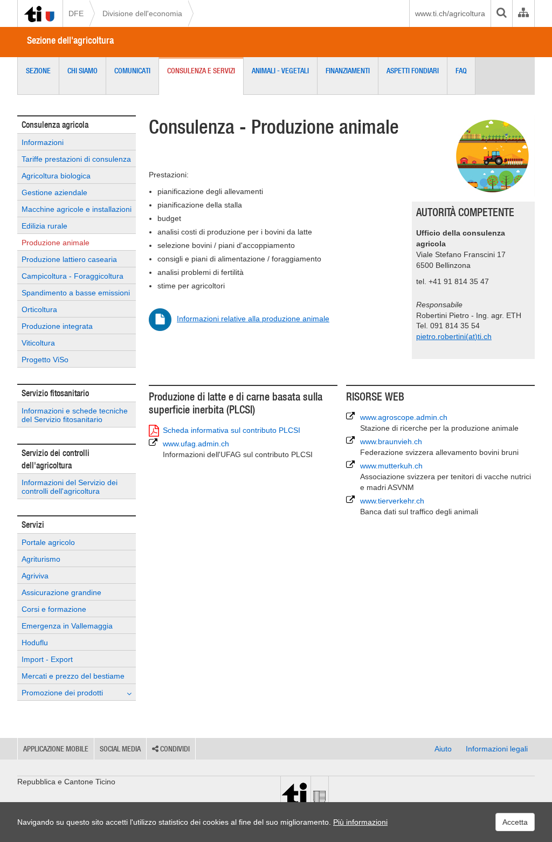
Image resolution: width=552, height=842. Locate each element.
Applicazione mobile (55, 749)
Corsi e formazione (54, 609)
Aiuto (443, 748)
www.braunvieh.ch (439, 447)
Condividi (174, 749)
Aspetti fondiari (413, 70)
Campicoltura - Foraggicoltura (72, 276)
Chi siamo (82, 70)
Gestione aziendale (54, 192)
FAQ (461, 70)
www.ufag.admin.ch (238, 449)
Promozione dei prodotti (62, 692)
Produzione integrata (57, 326)
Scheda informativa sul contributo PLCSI (231, 430)
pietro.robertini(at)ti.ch (454, 336)
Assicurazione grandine (61, 592)
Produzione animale (55, 242)
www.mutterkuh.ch (445, 476)
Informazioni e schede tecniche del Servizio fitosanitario (75, 415)
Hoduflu (35, 642)
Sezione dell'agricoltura (70, 40)
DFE (76, 13)
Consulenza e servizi (201, 70)
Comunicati (132, 70)
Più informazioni (360, 822)
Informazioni (43, 142)
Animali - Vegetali (280, 70)
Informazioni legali (497, 748)
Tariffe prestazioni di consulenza (76, 159)
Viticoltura (38, 343)
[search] (501, 13)
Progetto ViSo (45, 359)
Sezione (38, 70)
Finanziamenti (348, 70)
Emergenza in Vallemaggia (67, 626)
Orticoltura (39, 309)
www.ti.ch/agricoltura (450, 13)
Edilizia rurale (44, 226)
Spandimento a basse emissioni (76, 292)
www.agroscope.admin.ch (439, 422)
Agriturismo (41, 559)
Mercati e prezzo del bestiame (73, 676)
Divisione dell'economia (142, 13)
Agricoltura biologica (56, 175)
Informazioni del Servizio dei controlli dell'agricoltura (70, 486)
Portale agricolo (48, 542)
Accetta (515, 822)
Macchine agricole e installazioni (77, 209)
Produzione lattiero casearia (69, 259)
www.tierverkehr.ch (419, 506)
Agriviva (35, 575)
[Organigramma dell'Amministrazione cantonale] (523, 13)
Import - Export (47, 659)
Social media (120, 749)
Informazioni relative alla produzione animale (253, 318)
